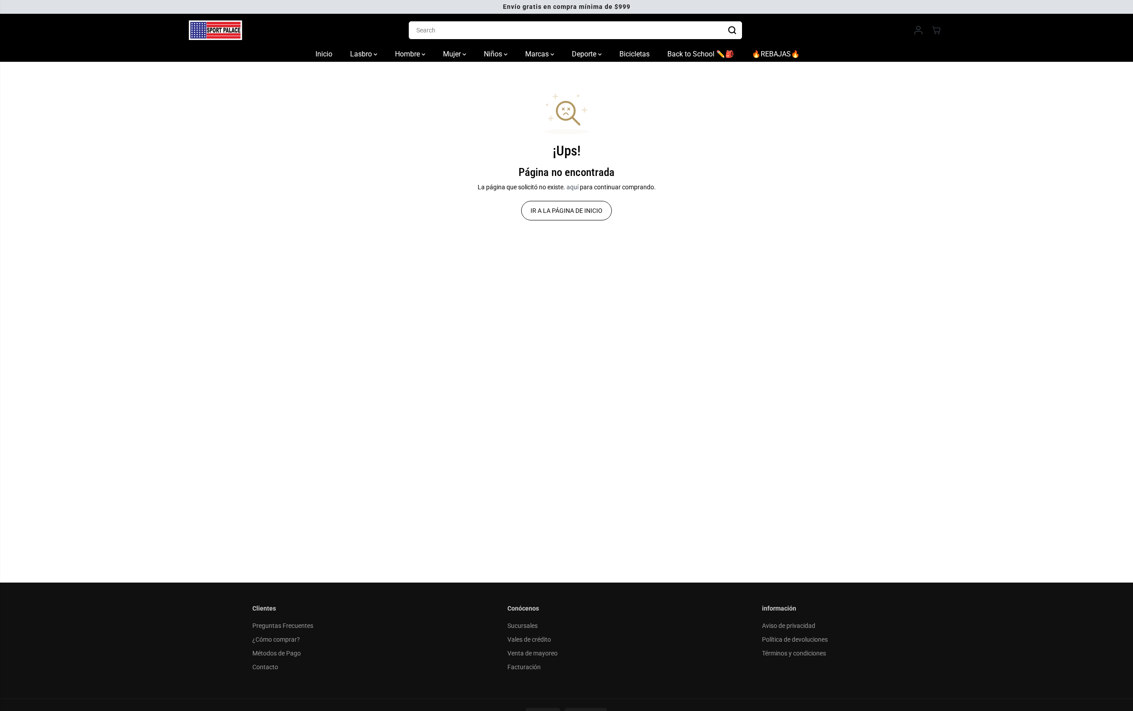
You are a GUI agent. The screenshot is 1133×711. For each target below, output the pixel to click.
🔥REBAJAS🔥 (776, 54)
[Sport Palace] (215, 30)
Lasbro (362, 54)
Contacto (265, 667)
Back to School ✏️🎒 (700, 54)
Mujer (453, 54)
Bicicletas (634, 54)
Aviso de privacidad (788, 625)
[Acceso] (918, 30)
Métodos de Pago (276, 653)
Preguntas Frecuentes (282, 625)
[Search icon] (732, 30)
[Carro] (936, 30)
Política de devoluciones (795, 639)
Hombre (408, 54)
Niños (494, 54)
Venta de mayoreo (532, 653)
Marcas (538, 54)
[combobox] (575, 30)
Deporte (585, 54)
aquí (572, 187)
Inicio (323, 54)
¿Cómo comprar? (276, 639)
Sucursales (522, 625)
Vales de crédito (529, 639)
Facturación (524, 667)
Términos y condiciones (794, 653)
